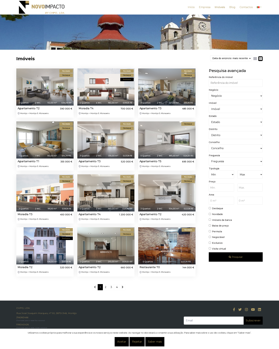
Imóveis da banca (222, 220)
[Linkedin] (259, 309)
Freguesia (214, 155)
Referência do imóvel (221, 77)
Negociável (218, 237)
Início (191, 7)
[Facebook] (234, 309)
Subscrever (253, 320)
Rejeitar (137, 341)
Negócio (213, 89)
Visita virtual (219, 248)
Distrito (213, 129)
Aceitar (121, 341)
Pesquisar (237, 257)
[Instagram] (246, 309)
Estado (213, 116)
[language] (259, 7)
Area (211, 194)
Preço (212, 181)
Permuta (217, 231)
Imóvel (213, 103)
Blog (232, 7)
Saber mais (155, 341)
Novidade (217, 214)
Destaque (217, 208)
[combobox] (221, 188)
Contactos (246, 7)
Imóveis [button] (220, 7)
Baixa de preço (220, 225)
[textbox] (221, 188)
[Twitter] (240, 309)
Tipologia (214, 168)
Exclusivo (217, 242)
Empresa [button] (204, 7)
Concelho (214, 142)
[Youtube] (252, 309)
